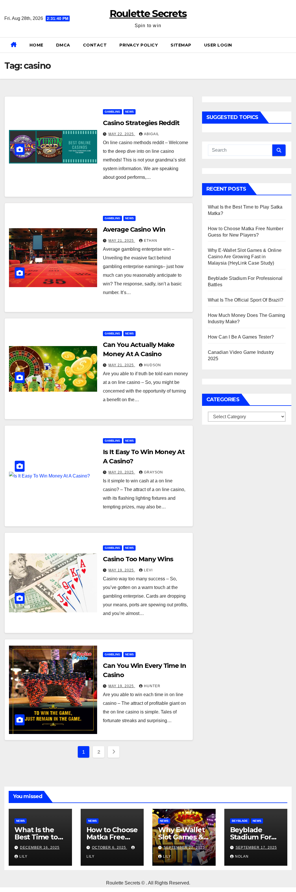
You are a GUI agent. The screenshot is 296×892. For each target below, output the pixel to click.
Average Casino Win (134, 229)
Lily (23, 856)
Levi (148, 570)
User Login (218, 45)
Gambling (112, 111)
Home (36, 45)
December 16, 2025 (40, 847)
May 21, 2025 (121, 241)
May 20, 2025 (121, 472)
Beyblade (240, 820)
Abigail (151, 134)
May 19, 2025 (121, 570)
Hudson (152, 365)
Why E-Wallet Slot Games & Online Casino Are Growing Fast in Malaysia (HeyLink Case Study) (245, 256)
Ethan (150, 241)
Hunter (152, 686)
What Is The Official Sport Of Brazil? (245, 300)
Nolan (242, 856)
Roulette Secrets (148, 14)
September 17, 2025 (256, 847)
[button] (289, 44)
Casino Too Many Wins (138, 559)
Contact (95, 45)
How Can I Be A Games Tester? (241, 337)
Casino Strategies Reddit (141, 123)
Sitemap (181, 45)
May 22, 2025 (121, 134)
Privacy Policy (138, 45)
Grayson (153, 472)
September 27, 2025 (184, 847)
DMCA (63, 45)
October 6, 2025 (109, 847)
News (129, 111)
